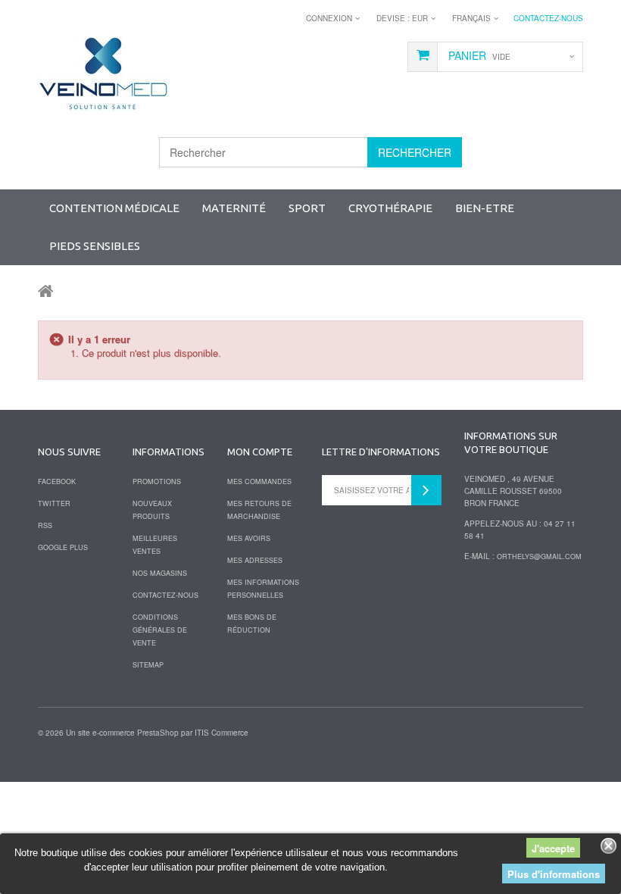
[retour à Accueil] (45, 290)
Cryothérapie (390, 208)
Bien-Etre (484, 208)
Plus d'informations (553, 874)
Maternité (234, 208)
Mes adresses (254, 560)
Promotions (157, 481)
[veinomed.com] (103, 73)
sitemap (148, 665)
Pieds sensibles (94, 245)
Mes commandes (259, 481)
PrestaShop (158, 732)
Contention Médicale (114, 208)
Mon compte (259, 451)
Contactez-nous (548, 18)
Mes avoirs (248, 538)
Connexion (329, 18)
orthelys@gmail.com (539, 556)
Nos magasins (160, 573)
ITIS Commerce (221, 732)
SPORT (307, 208)
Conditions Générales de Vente (160, 630)
